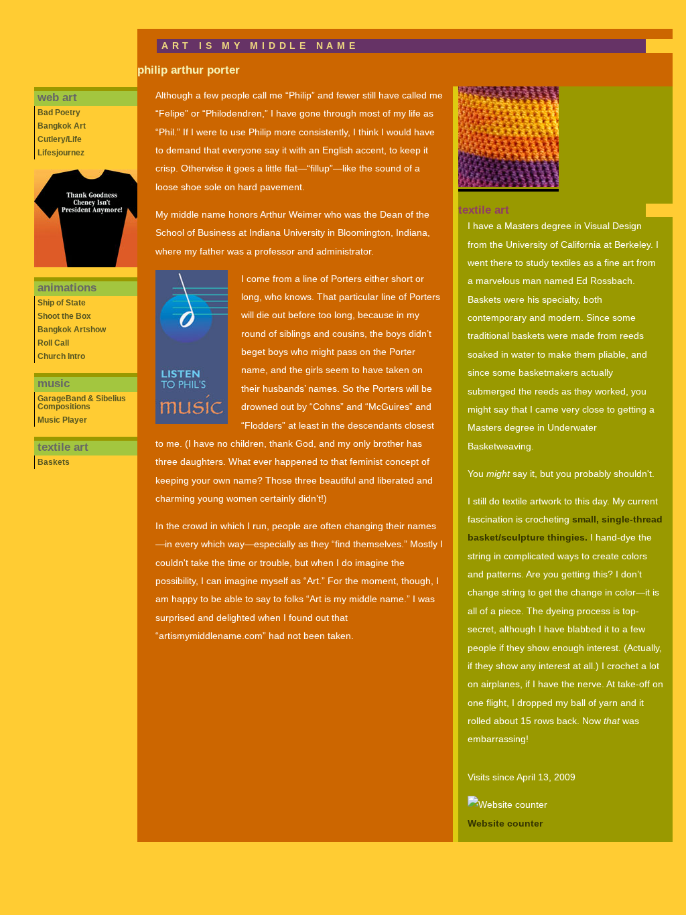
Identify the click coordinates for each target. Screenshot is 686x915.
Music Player (62, 420)
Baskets (54, 462)
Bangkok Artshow (72, 330)
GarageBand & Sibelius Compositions (82, 403)
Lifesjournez (61, 153)
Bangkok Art (62, 126)
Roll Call (53, 343)
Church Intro (61, 356)
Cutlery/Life (60, 139)
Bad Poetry (59, 113)
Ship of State (62, 303)
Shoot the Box (64, 316)
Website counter (505, 824)
